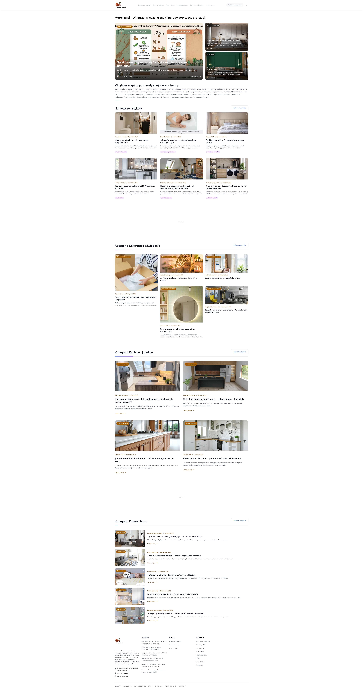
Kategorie (200, 637)
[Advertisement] (181, 222)
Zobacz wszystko (240, 108)
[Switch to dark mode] (246, 5)
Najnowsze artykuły (144, 5)
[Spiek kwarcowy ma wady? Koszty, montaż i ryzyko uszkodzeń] (159, 51)
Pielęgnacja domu (182, 5)
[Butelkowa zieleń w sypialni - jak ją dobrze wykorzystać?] (226, 66)
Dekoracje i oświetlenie (197, 5)
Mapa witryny (181, 686)
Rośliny (198, 658)
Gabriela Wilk (164, 137)
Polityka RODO (158, 686)
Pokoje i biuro (170, 5)
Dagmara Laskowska (167, 183)
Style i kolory (210, 5)
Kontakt (150, 686)
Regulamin (118, 686)
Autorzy (172, 637)
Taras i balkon (200, 662)
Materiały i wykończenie (124, 26)
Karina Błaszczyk (120, 137)
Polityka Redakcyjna (170, 686)
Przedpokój (199, 665)
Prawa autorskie (127, 686)
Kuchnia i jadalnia (158, 5)
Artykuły (145, 637)
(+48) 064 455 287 (122, 673)
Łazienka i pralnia (121, 152)
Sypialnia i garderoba (213, 25)
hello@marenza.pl (122, 676)
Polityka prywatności (140, 686)
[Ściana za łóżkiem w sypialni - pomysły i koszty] (226, 37)
